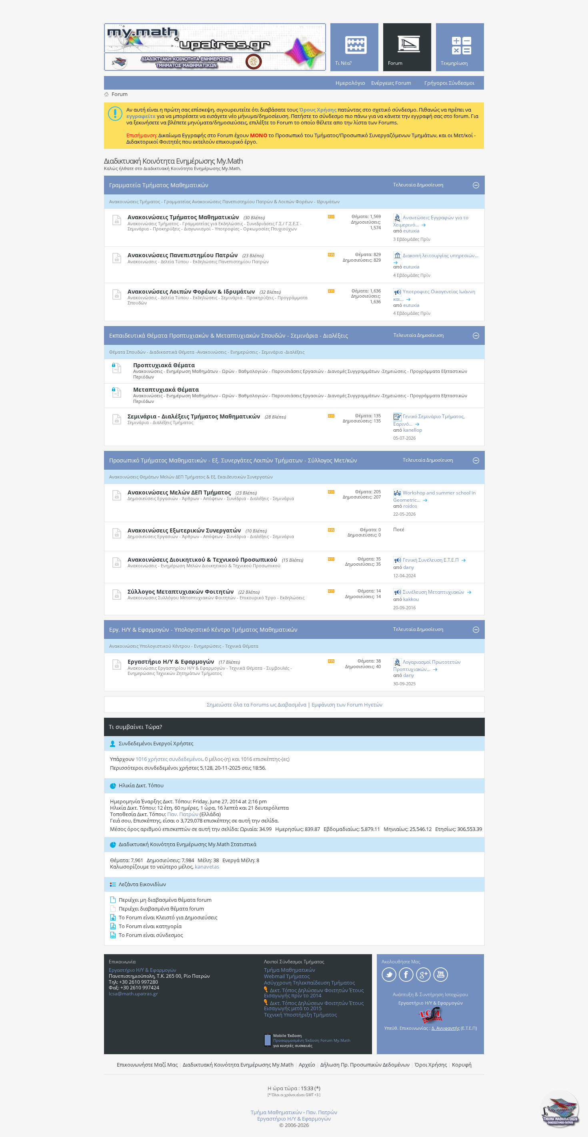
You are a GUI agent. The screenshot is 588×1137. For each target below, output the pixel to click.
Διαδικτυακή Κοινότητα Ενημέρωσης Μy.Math (238, 1064)
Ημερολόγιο (350, 82)
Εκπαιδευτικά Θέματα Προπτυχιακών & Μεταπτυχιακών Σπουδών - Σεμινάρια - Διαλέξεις (228, 335)
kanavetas (207, 866)
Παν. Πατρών (182, 814)
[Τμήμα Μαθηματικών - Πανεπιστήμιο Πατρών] (560, 1127)
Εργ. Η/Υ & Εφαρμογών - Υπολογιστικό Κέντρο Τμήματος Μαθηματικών (203, 629)
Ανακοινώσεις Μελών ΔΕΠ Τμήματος (179, 492)
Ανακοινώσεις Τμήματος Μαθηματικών (183, 217)
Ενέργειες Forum (391, 82)
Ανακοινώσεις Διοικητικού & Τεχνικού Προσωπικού (202, 559)
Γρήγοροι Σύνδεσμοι (449, 82)
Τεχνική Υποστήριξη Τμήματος (300, 1014)
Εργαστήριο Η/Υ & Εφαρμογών (171, 661)
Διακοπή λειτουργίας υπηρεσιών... (440, 255)
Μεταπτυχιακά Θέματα (166, 389)
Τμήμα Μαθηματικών (289, 969)
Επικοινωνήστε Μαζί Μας (147, 1064)
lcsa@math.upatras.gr (133, 993)
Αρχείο (307, 1064)
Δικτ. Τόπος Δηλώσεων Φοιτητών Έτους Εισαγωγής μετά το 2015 (314, 1005)
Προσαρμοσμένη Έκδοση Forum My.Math (311, 1040)
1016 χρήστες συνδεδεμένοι (169, 759)
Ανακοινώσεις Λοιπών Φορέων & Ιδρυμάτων (191, 291)
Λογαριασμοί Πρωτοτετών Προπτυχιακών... (427, 666)
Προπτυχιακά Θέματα (164, 365)
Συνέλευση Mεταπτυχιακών (433, 592)
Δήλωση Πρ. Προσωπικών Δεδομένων (365, 1064)
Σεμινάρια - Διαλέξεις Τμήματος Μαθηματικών (194, 416)
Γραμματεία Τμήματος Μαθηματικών (158, 185)
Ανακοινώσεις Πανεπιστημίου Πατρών (183, 255)
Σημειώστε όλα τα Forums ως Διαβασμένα (256, 704)
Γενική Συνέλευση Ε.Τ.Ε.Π (431, 559)
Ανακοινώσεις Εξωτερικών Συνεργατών (184, 530)
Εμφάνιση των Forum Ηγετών (347, 704)
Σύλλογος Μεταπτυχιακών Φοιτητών (181, 591)
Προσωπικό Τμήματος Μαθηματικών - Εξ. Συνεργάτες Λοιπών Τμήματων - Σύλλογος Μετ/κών (233, 460)
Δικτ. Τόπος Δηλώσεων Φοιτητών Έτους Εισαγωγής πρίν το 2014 (314, 993)
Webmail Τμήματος (287, 976)
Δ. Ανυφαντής (446, 1028)
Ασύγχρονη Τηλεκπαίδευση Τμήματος (309, 982)
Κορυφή (462, 1064)
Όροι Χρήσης (431, 1064)
